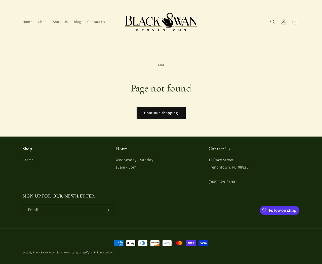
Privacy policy (103, 252)
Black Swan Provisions (48, 252)
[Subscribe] (107, 210)
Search (28, 160)
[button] (272, 21)
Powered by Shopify (76, 252)
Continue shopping (161, 112)
